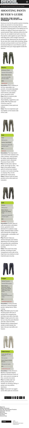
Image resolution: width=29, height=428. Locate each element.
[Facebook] (1, 405)
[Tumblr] (9, 405)
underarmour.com (5, 368)
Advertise (2, 412)
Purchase (2, 414)
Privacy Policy (3, 413)
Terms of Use (3, 416)
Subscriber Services (5, 410)
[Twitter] (12, 405)
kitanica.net (4, 83)
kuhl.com (3, 151)
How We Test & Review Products (8, 409)
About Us (2, 407)
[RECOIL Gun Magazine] (9, 3)
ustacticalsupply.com (6, 301)
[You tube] (7, 405)
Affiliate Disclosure (4, 408)
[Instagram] (4, 405)
